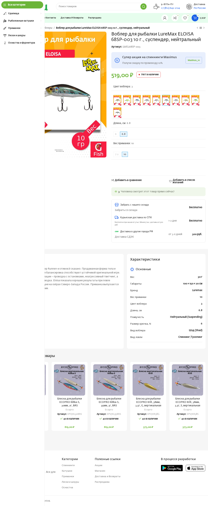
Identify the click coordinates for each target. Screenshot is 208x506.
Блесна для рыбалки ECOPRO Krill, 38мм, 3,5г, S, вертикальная (187, 402)
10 (201, 297)
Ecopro (70, 410)
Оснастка (67, 487)
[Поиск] (143, 6)
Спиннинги (68, 465)
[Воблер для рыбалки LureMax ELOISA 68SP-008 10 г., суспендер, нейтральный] (117, 112)
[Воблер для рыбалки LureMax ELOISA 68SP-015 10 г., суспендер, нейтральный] (127, 100)
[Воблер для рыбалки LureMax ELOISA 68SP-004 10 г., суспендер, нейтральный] (176, 100)
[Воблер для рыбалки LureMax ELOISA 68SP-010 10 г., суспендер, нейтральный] (137, 100)
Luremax (197, 290)
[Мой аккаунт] (165, 18)
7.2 (116, 154)
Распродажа (102, 482)
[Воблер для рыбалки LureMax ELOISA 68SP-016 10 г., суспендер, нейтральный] (147, 100)
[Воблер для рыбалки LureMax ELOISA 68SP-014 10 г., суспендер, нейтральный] (117, 100)
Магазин (100, 471)
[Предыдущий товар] (197, 28)
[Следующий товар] (204, 28)
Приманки (68, 476)
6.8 (200, 310)
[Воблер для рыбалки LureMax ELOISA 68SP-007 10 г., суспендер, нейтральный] (186, 100)
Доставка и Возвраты (107, 476)
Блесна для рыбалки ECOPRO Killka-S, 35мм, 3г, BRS (109, 402)
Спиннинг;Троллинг (190, 337)
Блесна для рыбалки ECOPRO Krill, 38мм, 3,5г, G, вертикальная (148, 402)
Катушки (67, 471)
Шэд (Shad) (195, 330)
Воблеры (47, 28)
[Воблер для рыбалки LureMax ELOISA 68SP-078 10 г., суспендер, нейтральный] (195, 100)
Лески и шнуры (70, 482)
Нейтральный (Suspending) (186, 317)
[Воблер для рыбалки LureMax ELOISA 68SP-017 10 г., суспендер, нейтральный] (156, 100)
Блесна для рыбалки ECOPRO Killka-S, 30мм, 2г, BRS (69, 402)
